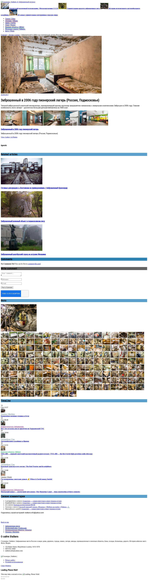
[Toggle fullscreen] (6, 576)
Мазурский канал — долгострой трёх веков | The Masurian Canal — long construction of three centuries (40, 492)
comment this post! (34, 264)
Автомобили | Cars (8, 439)
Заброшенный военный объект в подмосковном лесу (23, 221)
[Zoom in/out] (8, 576)
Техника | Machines (8, 414)
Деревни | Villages (11, 21)
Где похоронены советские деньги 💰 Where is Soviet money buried (26, 479)
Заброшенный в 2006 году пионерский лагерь (19, 129)
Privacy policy (10, 560)
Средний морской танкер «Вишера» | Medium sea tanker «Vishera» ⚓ (44, 507)
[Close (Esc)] (2, 576)
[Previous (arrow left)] (2, 578)
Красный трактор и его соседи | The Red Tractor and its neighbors (26, 466)
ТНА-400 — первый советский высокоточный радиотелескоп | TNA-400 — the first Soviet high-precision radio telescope (47, 454)
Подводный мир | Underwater (16, 528)
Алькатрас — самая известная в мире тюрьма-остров (42, 501)
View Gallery (5, 137)
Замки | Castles (10, 23)
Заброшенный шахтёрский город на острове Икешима (23, 254)
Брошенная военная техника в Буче (15, 416)
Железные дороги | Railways (15, 29)
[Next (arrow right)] (4, 578)
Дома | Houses (10, 25)
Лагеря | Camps (14, 35)
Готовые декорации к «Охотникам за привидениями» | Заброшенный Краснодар (34, 188)
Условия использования (14, 562)
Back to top (5, 522)
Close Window (6, 566)
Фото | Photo (9, 31)
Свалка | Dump (6, 477)
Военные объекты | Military (14, 27)
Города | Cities (10, 19)
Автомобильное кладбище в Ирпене (15, 441)
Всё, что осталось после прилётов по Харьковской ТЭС (22, 429)
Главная (4, 35)
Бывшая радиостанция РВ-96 (24, 505)
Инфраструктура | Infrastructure (12, 427)
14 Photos (13, 137)
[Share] (4, 576)
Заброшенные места (12, 526)
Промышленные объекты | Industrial (18, 530)
